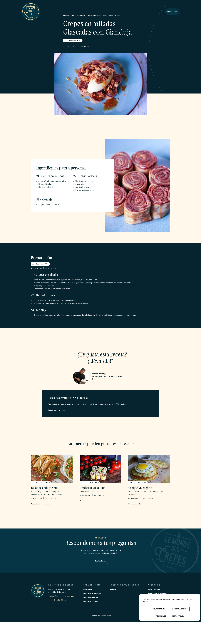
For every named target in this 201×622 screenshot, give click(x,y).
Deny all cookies (180, 609)
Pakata (113, 589)
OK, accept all (159, 609)
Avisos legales (154, 589)
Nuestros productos (92, 593)
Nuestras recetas (90, 597)
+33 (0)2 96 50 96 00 (57, 600)
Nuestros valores (90, 601)
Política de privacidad (157, 593)
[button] (172, 11)
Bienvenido (87, 589)
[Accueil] (30, 11)
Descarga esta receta (57, 410)
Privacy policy (178, 616)
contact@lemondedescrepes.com (61, 596)
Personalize (161, 616)
